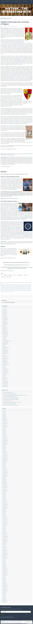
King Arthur (5, 344)
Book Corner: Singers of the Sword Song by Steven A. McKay (12, 402)
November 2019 (5, 521)
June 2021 (4, 494)
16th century (5, 315)
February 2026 (5, 419)
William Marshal (5, 291)
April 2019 (4, 530)
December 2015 (5, 586)
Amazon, (17, 235)
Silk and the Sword (25, 290)
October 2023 (5, 458)
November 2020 (5, 504)
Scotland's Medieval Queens (12, 290)
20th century (5, 316)
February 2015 (5, 600)
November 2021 (5, 487)
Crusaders (4, 326)
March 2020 (4, 515)
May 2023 (4, 465)
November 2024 (5, 440)
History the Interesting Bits (7, 617)
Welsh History (5, 382)
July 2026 (4, 412)
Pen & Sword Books (15, 219)
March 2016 (4, 582)
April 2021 (4, 497)
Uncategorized (27, 282)
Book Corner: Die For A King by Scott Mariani (9, 396)
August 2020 (5, 508)
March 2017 (4, 565)
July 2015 (4, 593)
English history (10, 282)
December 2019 (5, 519)
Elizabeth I (4, 329)
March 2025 (4, 434)
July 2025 (4, 429)
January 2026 (5, 420)
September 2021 (5, 490)
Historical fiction (5, 343)
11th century (5, 308)
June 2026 (4, 413)
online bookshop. (25, 174)
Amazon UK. (13, 211)
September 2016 (5, 574)
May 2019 (4, 529)
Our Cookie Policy (18, 622)
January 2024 (5, 454)
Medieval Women (19, 282)
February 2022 (5, 483)
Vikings (4, 376)
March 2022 (4, 482)
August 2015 (5, 592)
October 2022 (5, 473)
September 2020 (5, 507)
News (4, 354)
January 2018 (5, 551)
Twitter (13, 268)
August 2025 (5, 427)
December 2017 (5, 553)
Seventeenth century (6, 364)
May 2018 (4, 546)
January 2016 (5, 585)
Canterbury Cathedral (16, 284)
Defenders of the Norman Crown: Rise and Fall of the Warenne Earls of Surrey (16, 285)
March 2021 (4, 498)
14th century (5, 312)
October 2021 (5, 489)
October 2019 (5, 522)
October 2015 (5, 589)
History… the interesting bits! (16, 10)
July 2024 (4, 445)
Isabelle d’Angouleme (15, 97)
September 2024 (5, 443)
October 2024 (5, 441)
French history (5, 336)
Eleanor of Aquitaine (21, 58)
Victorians (4, 375)
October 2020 (5, 505)
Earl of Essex (28, 285)
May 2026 (4, 415)
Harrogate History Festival (7, 340)
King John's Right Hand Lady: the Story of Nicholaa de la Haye (17, 288)
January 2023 (5, 469)
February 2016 (5, 583)
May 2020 (4, 512)
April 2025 (4, 433)
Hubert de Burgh (16, 287)
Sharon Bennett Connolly (9, 26)
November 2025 (5, 423)
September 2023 (5, 459)
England (8, 286)
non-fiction (4, 357)
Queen (5, 290)
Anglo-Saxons (5, 322)
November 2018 (5, 537)
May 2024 (4, 448)
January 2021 (5, 501)
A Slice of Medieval (10, 248)
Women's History (5, 385)
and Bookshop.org (21, 235)
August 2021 (5, 491)
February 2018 (5, 550)
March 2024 (4, 451)
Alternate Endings (4, 241)
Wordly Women (5, 386)
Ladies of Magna (25, 153)
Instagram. (24, 268)
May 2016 (4, 579)
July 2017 (4, 560)
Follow (2, 614)
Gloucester (21, 286)
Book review (5, 325)
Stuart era (4, 365)
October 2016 (5, 572)
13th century (6, 282)
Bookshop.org (5, 227)
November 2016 (5, 571)
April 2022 (4, 480)
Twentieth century (6, 372)
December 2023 (5, 455)
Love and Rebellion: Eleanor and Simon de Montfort (10, 399)
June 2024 (4, 447)
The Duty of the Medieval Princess (8, 392)
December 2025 (5, 422)
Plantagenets (23, 282)
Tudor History (5, 371)
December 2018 (5, 536)
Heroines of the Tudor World (5, 203)
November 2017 (5, 554)
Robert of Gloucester (8, 44)
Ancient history (5, 319)
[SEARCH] (31, 1)
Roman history (5, 361)
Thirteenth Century (6, 369)
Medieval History (14, 282)
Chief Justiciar (20, 284)
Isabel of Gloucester (21, 287)
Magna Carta (6, 116)
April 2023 (4, 466)
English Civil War (5, 330)
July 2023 (4, 462)
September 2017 (5, 557)
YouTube (14, 257)
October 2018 (5, 539)
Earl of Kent (5, 286)
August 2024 (5, 444)
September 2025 (5, 426)
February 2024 (5, 452)
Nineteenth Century (6, 355)
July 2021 (4, 493)
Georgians (4, 337)
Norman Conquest (5, 358)
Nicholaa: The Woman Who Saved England (9, 403)
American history (5, 318)
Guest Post (4, 339)
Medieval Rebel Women (12, 289)
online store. (28, 262)
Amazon (8, 198)
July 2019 (4, 526)
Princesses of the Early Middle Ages (20, 289)
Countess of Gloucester (25, 284)
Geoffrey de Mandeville (12, 286)
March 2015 (4, 599)
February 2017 (5, 567)
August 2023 (5, 461)
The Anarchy (20, 45)
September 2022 (5, 475)
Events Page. (27, 264)
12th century (3, 282)
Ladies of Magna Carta (28, 288)
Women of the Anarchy (10, 291)
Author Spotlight (5, 323)
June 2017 (4, 561)
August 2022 (5, 476)
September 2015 (5, 590)
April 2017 (4, 564)
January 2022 (5, 484)
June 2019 (4, 528)
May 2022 (4, 479)
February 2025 (5, 436)
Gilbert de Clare (17, 286)
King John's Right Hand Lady (5, 288)
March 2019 (4, 532)
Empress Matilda (25, 44)
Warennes (18, 43)
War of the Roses (5, 378)
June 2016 (4, 578)
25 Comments (15, 26)
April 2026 (4, 416)
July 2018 (4, 543)
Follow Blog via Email (6, 607)
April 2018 (4, 547)
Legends (4, 346)
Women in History (5, 383)
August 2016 (5, 575)
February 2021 (5, 500)
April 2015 (4, 597)
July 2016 (4, 576)
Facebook (29, 267)
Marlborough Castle (6, 289)
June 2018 (4, 544)
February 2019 (5, 533)
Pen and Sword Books (15, 198)
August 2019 (5, 525)
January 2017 (5, 568)
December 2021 (5, 486)
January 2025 (5, 437)
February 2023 (5, 468)
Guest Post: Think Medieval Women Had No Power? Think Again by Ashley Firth (15, 395)
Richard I (7, 290)
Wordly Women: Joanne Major (7, 400)
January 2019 (5, 535)
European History (5, 333)
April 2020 (4, 514)
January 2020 (5, 518)
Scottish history (5, 362)
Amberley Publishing (5, 211)
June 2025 (4, 430)
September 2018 (5, 540)
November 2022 (5, 472)
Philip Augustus (16, 78)
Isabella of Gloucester (26, 287)
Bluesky (19, 268)
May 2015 (4, 596)
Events (2, 3)
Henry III (24, 286)
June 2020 (4, 511)
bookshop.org (20, 219)
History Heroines (12, 287)
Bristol (12, 284)
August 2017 (5, 558)
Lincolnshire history (6, 347)
